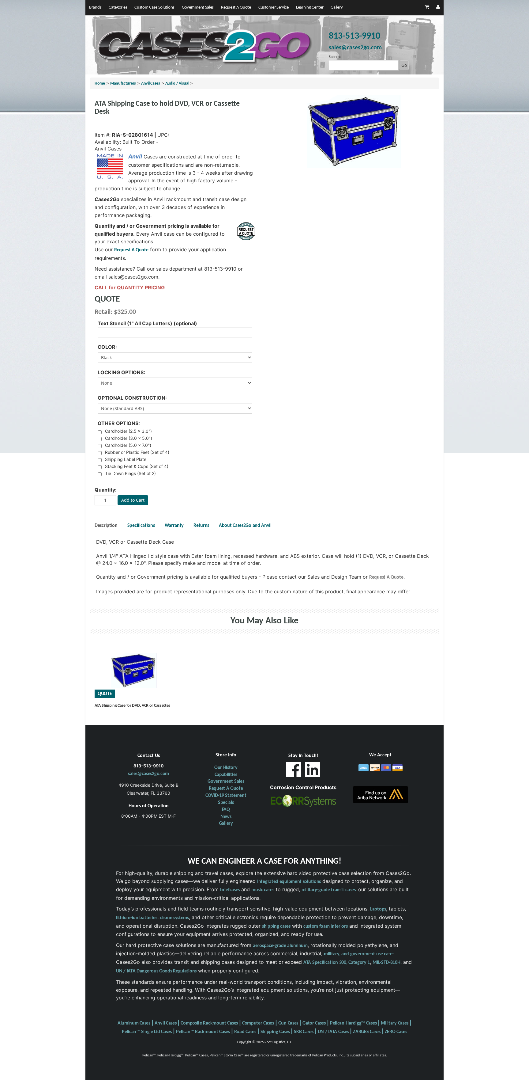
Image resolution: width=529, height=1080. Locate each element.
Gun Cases (288, 1023)
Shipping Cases (275, 1031)
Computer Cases (258, 1023)
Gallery (337, 7)
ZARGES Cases (366, 1031)
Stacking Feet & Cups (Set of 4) (136, 466)
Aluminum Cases (134, 1023)
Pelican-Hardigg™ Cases (353, 1023)
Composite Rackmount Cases (209, 1023)
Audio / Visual (177, 83)
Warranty (174, 525)
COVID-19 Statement (225, 795)
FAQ (226, 809)
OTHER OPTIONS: (119, 423)
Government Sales (198, 7)
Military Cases (394, 1023)
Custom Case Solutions (154, 7)
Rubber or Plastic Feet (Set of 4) (137, 452)
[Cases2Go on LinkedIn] (312, 771)
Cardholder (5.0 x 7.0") (128, 445)
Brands (95, 7)
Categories (118, 7)
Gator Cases (314, 1023)
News (225, 816)
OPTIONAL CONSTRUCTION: (132, 398)
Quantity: (106, 490)
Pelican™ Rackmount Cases (203, 1031)
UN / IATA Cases (333, 1031)
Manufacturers (123, 83)
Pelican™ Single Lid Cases (147, 1031)
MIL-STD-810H (386, 962)
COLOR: (107, 347)
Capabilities (226, 774)
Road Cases (245, 1031)
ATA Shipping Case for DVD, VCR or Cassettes (132, 705)
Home (100, 83)
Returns (201, 525)
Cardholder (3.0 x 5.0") (128, 438)
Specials (226, 802)
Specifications (141, 525)
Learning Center (310, 7)
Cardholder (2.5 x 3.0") (128, 431)
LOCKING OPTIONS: (121, 372)
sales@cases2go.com (148, 773)
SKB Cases (303, 1031)
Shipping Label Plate (125, 459)
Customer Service (273, 7)
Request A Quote (236, 7)
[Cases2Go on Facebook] (293, 771)
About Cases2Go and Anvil (245, 525)
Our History (226, 767)
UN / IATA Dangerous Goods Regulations (156, 971)
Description (106, 525)
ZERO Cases (396, 1031)
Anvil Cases (150, 83)
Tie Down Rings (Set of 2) (130, 473)
